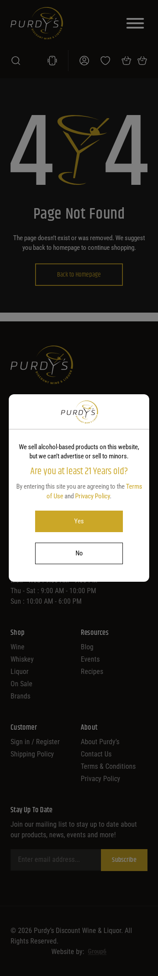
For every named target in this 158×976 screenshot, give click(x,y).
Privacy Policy (92, 496)
